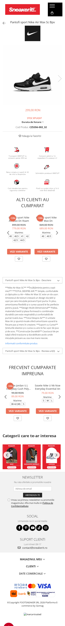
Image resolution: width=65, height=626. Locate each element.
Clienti (31, 566)
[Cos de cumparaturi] (52, 12)
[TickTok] (39, 528)
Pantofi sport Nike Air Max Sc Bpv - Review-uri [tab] (30, 351)
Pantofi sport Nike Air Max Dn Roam (19, 219)
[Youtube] (32, 528)
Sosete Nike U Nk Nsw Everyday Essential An (47, 387)
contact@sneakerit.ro (34, 547)
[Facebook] (19, 528)
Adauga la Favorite (31, 136)
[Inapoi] (2, 23)
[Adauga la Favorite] (19, 259)
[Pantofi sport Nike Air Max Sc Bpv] (32, 75)
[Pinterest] (26, 528)
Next (59, 78)
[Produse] (53, 6)
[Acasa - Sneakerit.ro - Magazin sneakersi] (22, 9)
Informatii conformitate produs (21, 343)
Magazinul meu (31, 559)
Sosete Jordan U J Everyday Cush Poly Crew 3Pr (17, 387)
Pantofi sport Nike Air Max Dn (46, 219)
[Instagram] (46, 528)
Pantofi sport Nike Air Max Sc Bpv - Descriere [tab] (28, 280)
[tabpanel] (32, 75)
